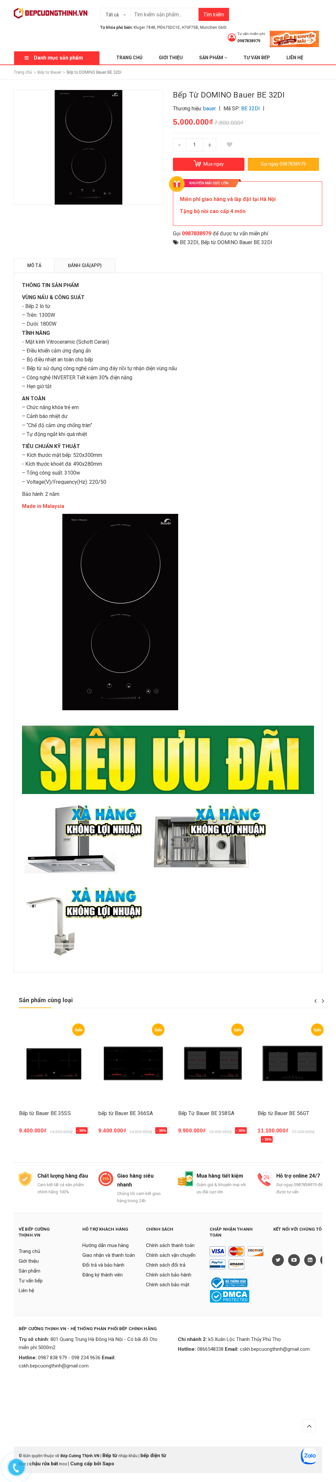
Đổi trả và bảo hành (103, 1265)
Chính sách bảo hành (168, 1275)
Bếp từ (110, 1455)
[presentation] (315, 1001)
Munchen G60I (213, 27)
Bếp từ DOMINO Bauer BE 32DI (236, 242)
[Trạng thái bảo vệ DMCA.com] (229, 1296)
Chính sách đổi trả (165, 1265)
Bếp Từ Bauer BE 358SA (206, 1113)
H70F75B (190, 27)
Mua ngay (34, 1133)
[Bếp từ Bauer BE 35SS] (54, 1063)
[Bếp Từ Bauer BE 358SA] (213, 1063)
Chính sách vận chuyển (171, 1255)
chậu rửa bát (43, 1464)
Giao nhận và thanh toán (108, 1255)
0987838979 (248, 40)
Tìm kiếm (213, 14)
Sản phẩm (211, 57)
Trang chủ (129, 57)
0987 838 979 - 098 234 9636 (69, 1358)
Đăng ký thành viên (102, 1275)
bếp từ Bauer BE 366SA (125, 1113)
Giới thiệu (171, 57)
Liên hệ (294, 57)
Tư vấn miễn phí (251, 34)
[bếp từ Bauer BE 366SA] (133, 1063)
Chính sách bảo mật (167, 1285)
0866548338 (210, 1349)
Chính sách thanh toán (170, 1245)
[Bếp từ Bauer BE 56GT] (292, 1063)
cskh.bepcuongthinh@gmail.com (54, 1366)
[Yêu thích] (229, 144)
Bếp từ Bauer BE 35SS (45, 1113)
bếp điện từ (153, 1455)
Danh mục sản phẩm (58, 58)
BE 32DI (189, 242)
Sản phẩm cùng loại (46, 1000)
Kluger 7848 (144, 27)
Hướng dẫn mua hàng (105, 1245)
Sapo (108, 1464)
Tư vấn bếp (256, 57)
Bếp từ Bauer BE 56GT (283, 1113)
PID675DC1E (168, 27)
